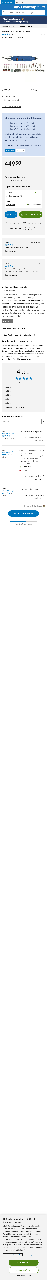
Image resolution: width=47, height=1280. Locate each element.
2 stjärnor (8, 399)
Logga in (20, 150)
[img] (43, 65)
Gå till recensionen (11, 251)
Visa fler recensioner (23, 513)
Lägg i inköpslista (39, 90)
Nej (40, 440)
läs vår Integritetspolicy (32, 1255)
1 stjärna (8, 403)
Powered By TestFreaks (33, 506)
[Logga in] (38, 7)
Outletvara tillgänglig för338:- (16, 180)
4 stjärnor (8, 391)
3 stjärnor (8, 395)
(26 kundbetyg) (7, 37)
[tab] (8, 2)
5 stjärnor (8, 387)
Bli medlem (10, 150)
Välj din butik (10, 205)
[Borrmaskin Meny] (13, 26)
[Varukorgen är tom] (44, 7)
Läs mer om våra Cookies (12, 1255)
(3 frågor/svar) (19, 37)
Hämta (13, 214)
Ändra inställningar (23, 1275)
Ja (35, 440)
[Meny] (3, 7)
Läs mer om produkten (11, 106)
